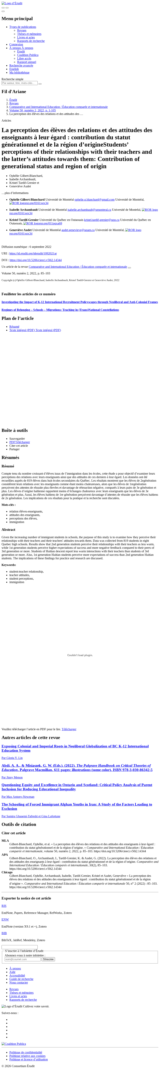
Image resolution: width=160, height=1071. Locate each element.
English (14, 69)
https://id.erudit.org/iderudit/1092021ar (33, 253)
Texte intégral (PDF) (22, 330)
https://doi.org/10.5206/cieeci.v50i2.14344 (36, 260)
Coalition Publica (27, 55)
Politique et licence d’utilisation (28, 1059)
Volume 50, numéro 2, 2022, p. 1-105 (32, 110)
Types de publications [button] (22, 26)
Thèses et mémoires (29, 34)
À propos (27, 48)
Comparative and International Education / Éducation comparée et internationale (58, 107)
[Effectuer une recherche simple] (3, 7)
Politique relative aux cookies (27, 1056)
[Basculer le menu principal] (3, 11)
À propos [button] (15, 48)
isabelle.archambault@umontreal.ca (89, 209)
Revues (21, 30)
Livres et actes (26, 37)
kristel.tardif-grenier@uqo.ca (101, 219)
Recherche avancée (21, 65)
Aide (12, 972)
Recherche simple (12, 79)
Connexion (16, 44)
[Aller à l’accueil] (12, 3)
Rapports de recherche (31, 41)
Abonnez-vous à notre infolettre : (25, 955)
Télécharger (69, 729)
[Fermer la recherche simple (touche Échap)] (7, 7)
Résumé (14, 326)
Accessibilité (17, 975)
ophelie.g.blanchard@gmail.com (95, 199)
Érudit (21, 51)
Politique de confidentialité (25, 1052)
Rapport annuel (26, 62)
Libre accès (24, 58)
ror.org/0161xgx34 (36, 203)
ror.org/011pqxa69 (50, 223)
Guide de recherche (21, 979)
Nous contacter (18, 982)
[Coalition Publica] (14, 1043)
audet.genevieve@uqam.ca (78, 230)
